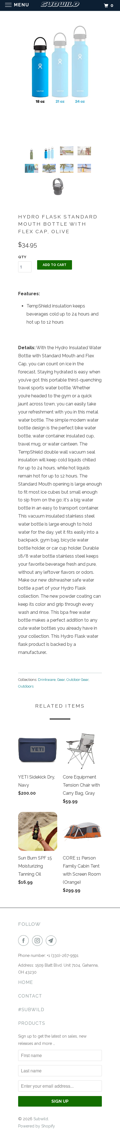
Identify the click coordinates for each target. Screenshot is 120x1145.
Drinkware (47, 680)
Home (25, 982)
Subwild (40, 1119)
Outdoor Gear (77, 680)
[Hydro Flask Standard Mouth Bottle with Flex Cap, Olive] (60, 65)
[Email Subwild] (52, 940)
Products (31, 1023)
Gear (61, 680)
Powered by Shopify (36, 1126)
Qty (22, 257)
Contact (30, 996)
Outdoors (25, 686)
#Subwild (31, 1009)
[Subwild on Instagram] (38, 940)
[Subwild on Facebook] (24, 940)
